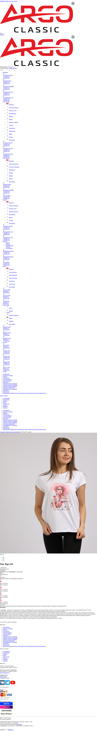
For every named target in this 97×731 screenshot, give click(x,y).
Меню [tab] (6, 395)
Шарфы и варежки (14, 315)
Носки (10, 308)
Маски (10, 318)
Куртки (8, 244)
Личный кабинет (7, 379)
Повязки (11, 321)
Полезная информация (9, 387)
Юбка (10, 134)
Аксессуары (6, 305)
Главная (2, 432)
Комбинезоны (12, 113)
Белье (4, 266)
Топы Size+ (12, 281)
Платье (11, 137)
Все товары (12, 140)
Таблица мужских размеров (10, 385)
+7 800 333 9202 (13, 68)
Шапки (11, 311)
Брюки (11, 119)
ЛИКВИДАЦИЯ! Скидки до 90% (8, 1)
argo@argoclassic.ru (5, 672)
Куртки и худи (12, 110)
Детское (5, 241)
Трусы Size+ (12, 284)
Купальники (12, 131)
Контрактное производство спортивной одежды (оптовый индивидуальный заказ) (24, 393)
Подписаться (3, 676)
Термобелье (12, 128)
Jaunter (4, 371)
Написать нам (4, 675)
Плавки (11, 172)
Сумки (8, 312)
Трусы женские (13, 275)
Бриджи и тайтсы (13, 122)
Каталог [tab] (2, 395)
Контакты (5, 382)
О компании (6, 374)
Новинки (5, 72)
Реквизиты (6, 390)
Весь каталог (6, 391)
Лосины (11, 125)
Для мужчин (6, 158)
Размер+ (5, 199)
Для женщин (6, 101)
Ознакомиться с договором (10, 389)
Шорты (11, 116)
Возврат (5, 376)
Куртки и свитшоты (14, 167)
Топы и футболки (13, 107)
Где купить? (6, 378)
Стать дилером (7, 381)
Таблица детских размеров (10, 386)
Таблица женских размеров (10, 383)
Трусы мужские (13, 278)
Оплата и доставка (8, 375)
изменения (19, 724)
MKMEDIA (10, 729)
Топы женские (13, 272)
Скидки (5, 342)
